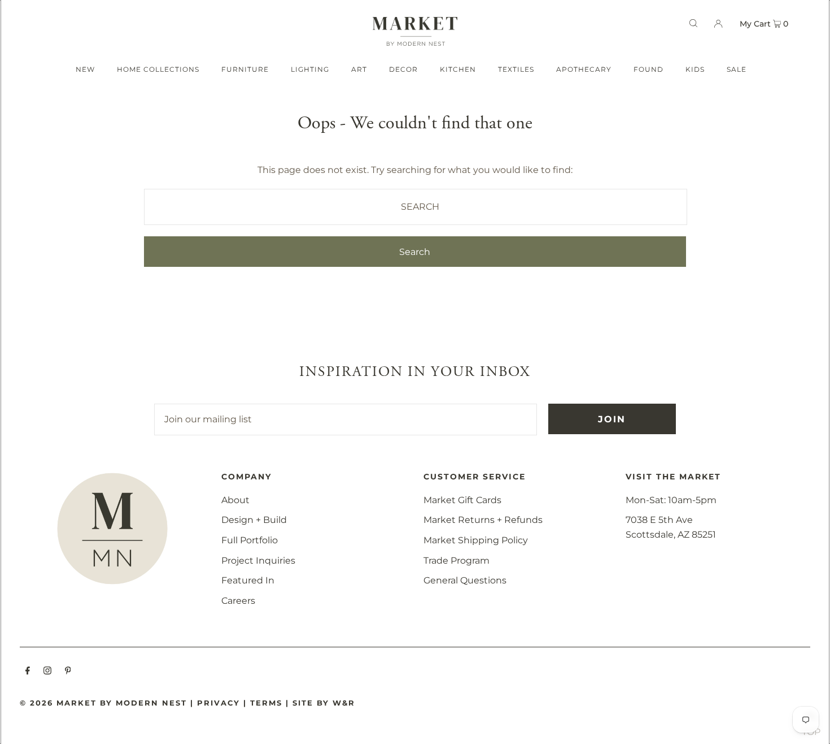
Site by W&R (323, 702)
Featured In (247, 580)
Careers (238, 600)
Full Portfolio (249, 540)
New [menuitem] (85, 69)
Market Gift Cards (462, 500)
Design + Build (254, 519)
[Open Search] (693, 23)
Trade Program (456, 560)
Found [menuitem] (648, 69)
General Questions (464, 580)
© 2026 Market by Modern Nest (103, 702)
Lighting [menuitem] (310, 69)
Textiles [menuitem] (516, 69)
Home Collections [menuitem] (158, 69)
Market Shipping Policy (475, 540)
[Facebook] (27, 671)
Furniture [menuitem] (245, 69)
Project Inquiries (258, 560)
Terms (266, 702)
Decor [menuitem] (403, 69)
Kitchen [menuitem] (458, 69)
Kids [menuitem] (695, 69)
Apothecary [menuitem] (583, 69)
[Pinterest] (68, 671)
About (235, 500)
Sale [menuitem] (736, 69)
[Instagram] (47, 671)
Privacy (218, 702)
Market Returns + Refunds (483, 519)
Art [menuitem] (359, 69)
